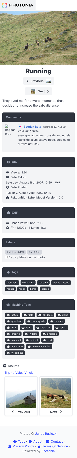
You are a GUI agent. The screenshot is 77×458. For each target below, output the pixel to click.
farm (28, 327)
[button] (72, 5)
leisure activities (42, 346)
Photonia (48, 451)
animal (34, 340)
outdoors (48, 314)
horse (33, 288)
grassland (16, 321)
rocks (22, 288)
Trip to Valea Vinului (19, 373)
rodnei (10, 288)
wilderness (17, 352)
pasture (59, 321)
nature (15, 314)
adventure (17, 346)
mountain (12, 282)
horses (45, 288)
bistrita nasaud (61, 282)
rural (13, 327)
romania (43, 282)
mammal (16, 340)
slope (65, 314)
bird (50, 340)
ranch (63, 327)
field (30, 314)
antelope (52, 333)
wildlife (34, 333)
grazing (15, 333)
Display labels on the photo (26, 257)
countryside (38, 321)
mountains (28, 282)
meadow (45, 327)
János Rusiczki (46, 434)
